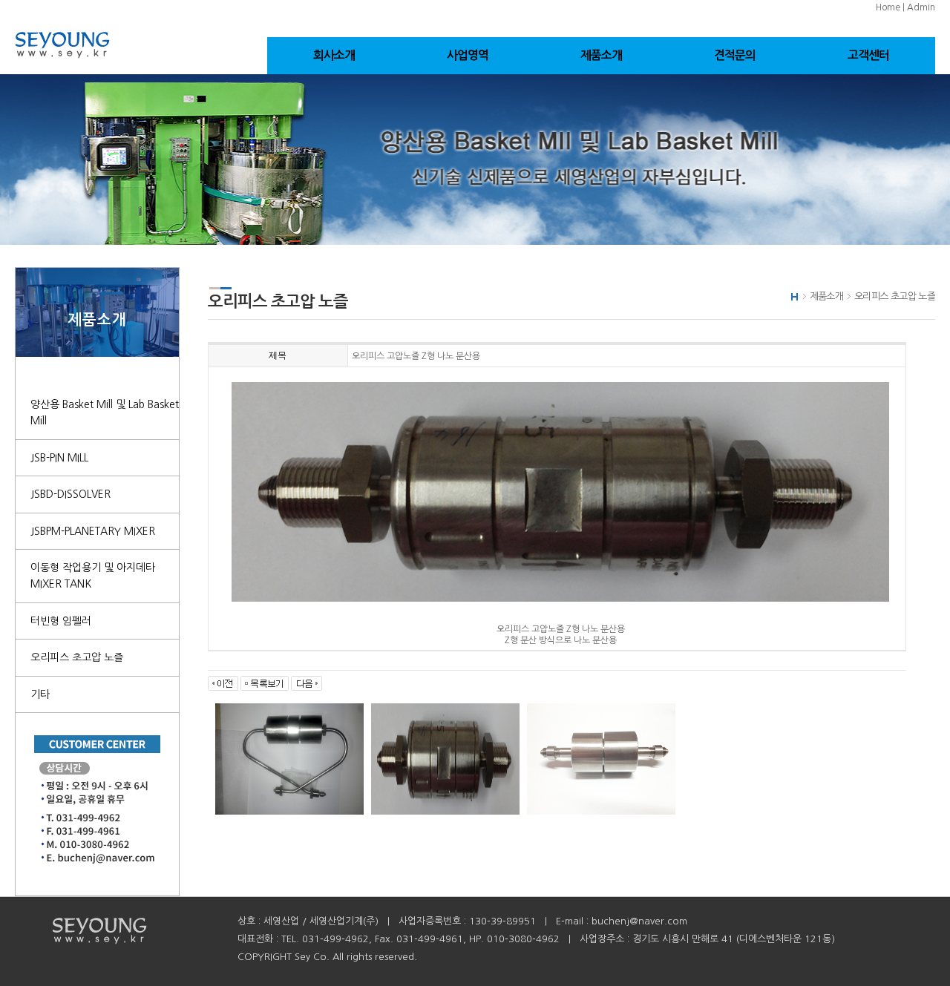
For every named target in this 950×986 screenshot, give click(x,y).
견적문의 (735, 55)
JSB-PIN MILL (59, 458)
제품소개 (601, 55)
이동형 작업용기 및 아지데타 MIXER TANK (92, 575)
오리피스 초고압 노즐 (76, 657)
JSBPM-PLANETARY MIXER (92, 531)
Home (888, 7)
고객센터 (869, 55)
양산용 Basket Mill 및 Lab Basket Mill (104, 412)
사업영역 (468, 55)
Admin (921, 7)
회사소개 (334, 55)
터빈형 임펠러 (60, 621)
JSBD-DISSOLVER (70, 494)
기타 (40, 694)
